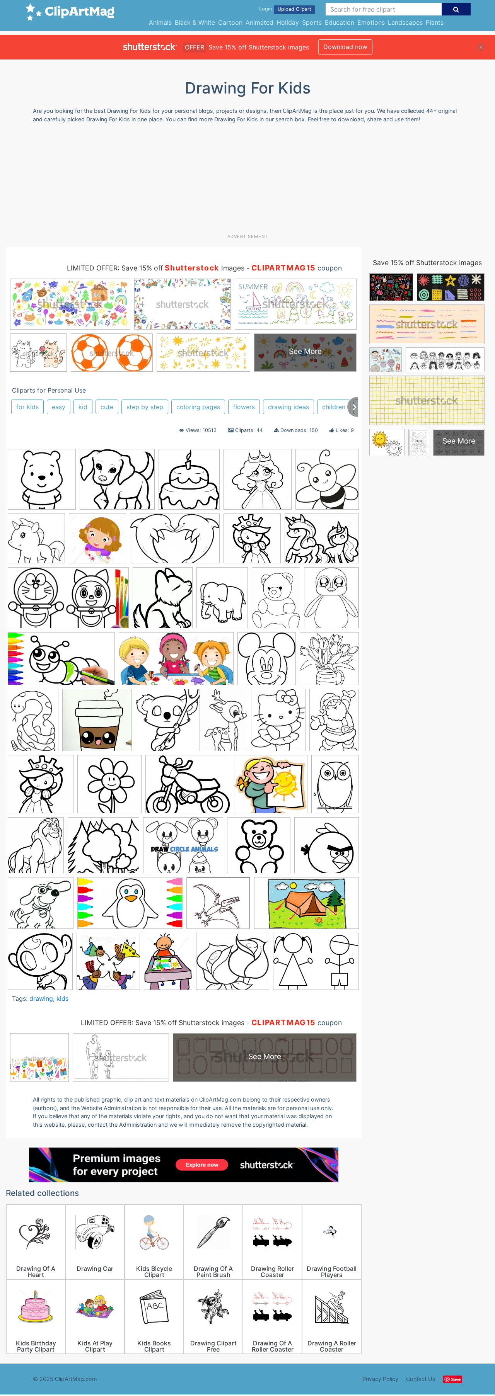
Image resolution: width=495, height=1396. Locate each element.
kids (62, 998)
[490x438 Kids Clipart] (270, 787)
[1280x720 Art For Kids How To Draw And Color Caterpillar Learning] (61, 662)
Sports (312, 22)
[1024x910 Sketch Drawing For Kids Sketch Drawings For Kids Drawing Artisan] (103, 849)
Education (339, 22)
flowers (244, 407)
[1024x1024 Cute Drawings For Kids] (40, 787)
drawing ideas (288, 407)
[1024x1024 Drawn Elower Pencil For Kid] (329, 662)
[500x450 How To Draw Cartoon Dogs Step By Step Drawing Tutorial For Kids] (40, 906)
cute (107, 407)
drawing (41, 998)
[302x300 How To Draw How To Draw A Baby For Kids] (40, 965)
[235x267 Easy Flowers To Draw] (162, 601)
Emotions (371, 22)
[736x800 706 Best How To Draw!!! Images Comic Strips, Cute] (168, 723)
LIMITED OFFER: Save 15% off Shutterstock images (162, 1023)
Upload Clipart (294, 9)
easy (58, 407)
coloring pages (198, 407)
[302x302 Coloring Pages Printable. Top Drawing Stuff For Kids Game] (36, 542)
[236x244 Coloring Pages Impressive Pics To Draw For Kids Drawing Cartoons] (266, 662)
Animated (259, 22)
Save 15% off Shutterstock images (427, 262)
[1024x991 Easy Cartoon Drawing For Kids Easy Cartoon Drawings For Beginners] (326, 848)
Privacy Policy (380, 1379)
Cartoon (230, 22)
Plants (435, 22)
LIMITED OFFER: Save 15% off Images (155, 268)
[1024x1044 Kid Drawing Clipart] (108, 965)
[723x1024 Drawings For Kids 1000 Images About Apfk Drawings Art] (276, 601)
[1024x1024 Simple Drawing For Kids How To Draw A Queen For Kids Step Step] (252, 542)
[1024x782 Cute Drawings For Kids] (321, 542)
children (333, 407)
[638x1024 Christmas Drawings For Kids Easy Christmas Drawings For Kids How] (225, 723)
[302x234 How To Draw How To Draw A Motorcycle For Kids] (188, 787)
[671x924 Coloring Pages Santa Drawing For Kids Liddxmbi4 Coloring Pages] (334, 723)
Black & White (195, 22)
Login (265, 9)
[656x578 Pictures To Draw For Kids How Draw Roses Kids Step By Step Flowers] (232, 965)
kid (83, 407)
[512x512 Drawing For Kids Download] (258, 849)
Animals (160, 22)
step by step (144, 407)
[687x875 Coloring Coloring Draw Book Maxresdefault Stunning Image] (278, 723)
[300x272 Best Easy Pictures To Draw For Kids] (117, 483)
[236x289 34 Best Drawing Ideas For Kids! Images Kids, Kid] (331, 601)
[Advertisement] (247, 181)
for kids (27, 407)
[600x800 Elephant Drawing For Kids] (222, 601)
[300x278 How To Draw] (218, 906)
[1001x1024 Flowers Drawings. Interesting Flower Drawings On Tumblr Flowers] (109, 787)
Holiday (288, 22)
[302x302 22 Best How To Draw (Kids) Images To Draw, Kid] (257, 483)
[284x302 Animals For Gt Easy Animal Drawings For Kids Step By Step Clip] (327, 482)
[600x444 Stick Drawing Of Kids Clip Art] (315, 964)
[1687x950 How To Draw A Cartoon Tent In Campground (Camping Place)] (306, 906)
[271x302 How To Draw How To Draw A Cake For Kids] (189, 483)
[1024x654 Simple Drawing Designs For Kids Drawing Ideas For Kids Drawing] (174, 542)
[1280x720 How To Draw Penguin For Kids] (130, 906)
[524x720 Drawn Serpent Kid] (33, 723)
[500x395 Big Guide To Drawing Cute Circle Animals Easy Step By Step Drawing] (183, 849)
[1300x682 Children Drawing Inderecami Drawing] (176, 662)
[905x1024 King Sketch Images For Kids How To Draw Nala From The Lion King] (35, 849)
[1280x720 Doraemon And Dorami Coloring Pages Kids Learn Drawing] (68, 601)
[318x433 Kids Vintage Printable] (335, 787)
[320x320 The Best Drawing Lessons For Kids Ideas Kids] (97, 723)
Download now (345, 47)
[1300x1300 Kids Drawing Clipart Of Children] (97, 542)
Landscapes (405, 22)
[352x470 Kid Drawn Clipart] (168, 964)
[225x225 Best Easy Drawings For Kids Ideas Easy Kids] (41, 483)
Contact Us (420, 1379)
